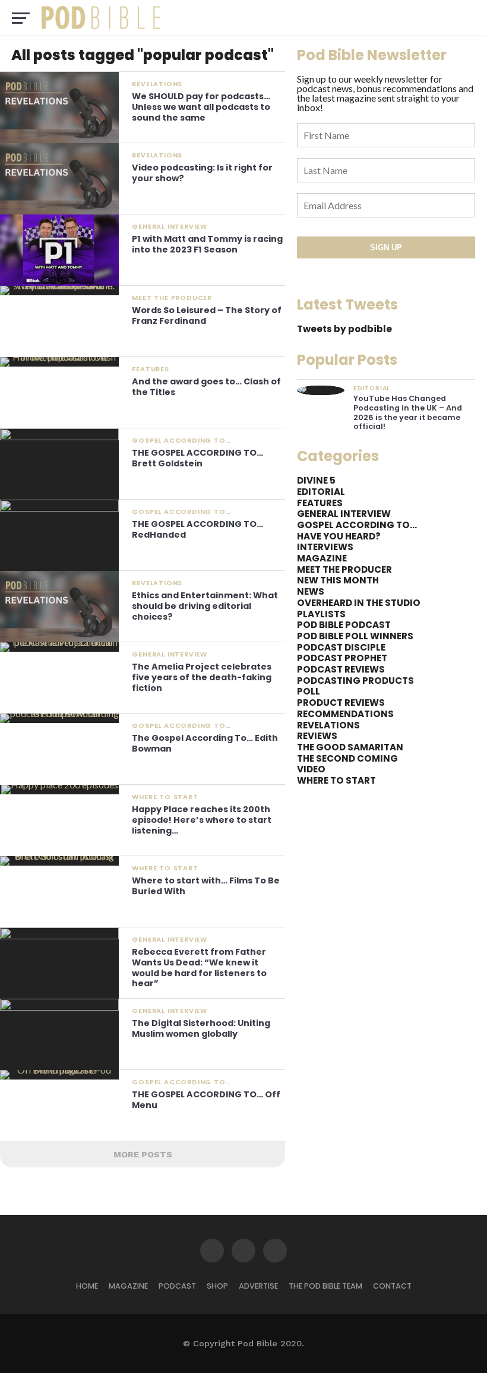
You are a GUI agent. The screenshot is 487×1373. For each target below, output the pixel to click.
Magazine (128, 1286)
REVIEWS (317, 736)
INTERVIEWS (325, 547)
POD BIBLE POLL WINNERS (355, 636)
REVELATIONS (328, 725)
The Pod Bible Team (325, 1286)
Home (87, 1286)
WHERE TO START (336, 780)
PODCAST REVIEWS (341, 669)
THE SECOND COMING (347, 758)
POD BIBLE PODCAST (344, 624)
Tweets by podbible (344, 329)
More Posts (142, 1154)
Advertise (258, 1286)
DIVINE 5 (316, 480)
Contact (392, 1286)
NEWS (310, 591)
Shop (217, 1286)
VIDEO (311, 769)
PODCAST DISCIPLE (341, 647)
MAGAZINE (322, 558)
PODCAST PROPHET (342, 658)
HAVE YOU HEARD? (339, 536)
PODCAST (177, 1286)
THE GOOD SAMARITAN (350, 747)
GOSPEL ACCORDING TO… (357, 525)
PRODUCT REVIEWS (341, 702)
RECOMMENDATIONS (345, 714)
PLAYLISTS (321, 614)
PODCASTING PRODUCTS (355, 680)
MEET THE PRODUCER (344, 569)
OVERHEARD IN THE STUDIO (358, 602)
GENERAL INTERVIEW (344, 513)
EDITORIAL (321, 491)
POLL (308, 691)
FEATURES (320, 503)
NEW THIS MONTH (338, 580)
